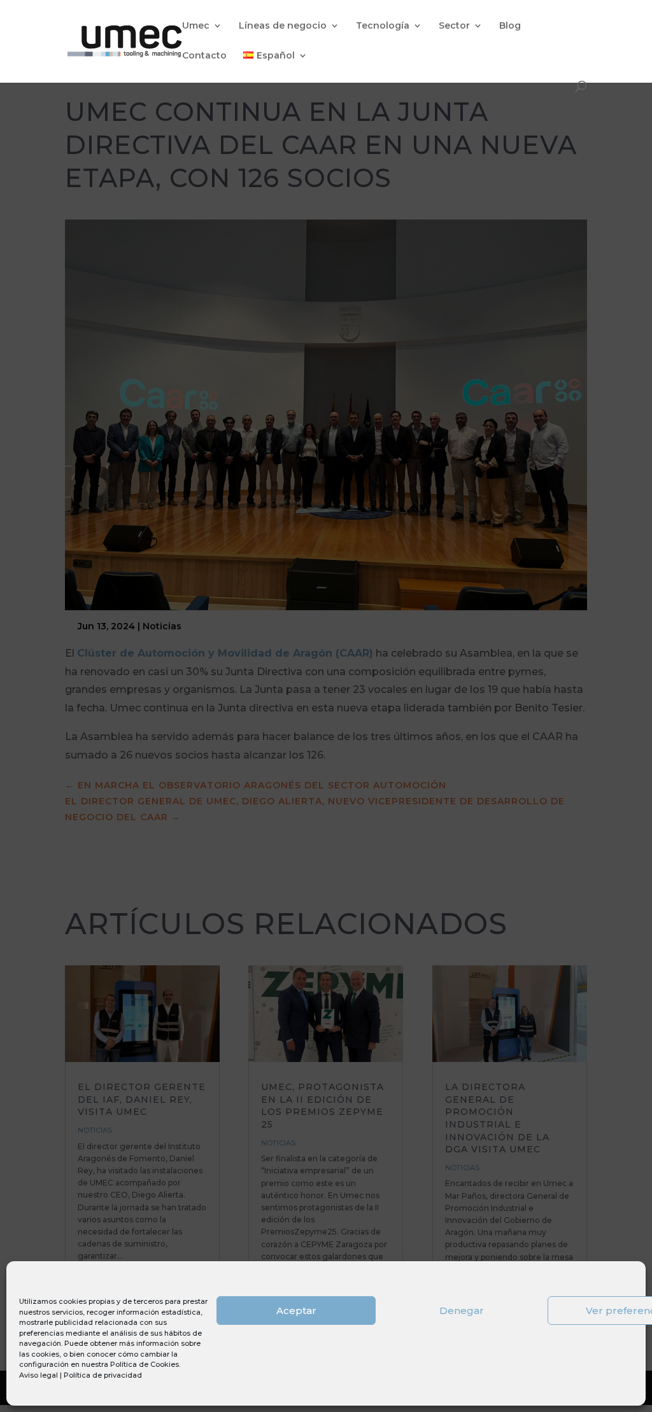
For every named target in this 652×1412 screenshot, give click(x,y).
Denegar (461, 1310)
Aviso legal (38, 1375)
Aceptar (296, 1310)
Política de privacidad (103, 1375)
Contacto (204, 56)
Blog (510, 26)
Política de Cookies (144, 1364)
